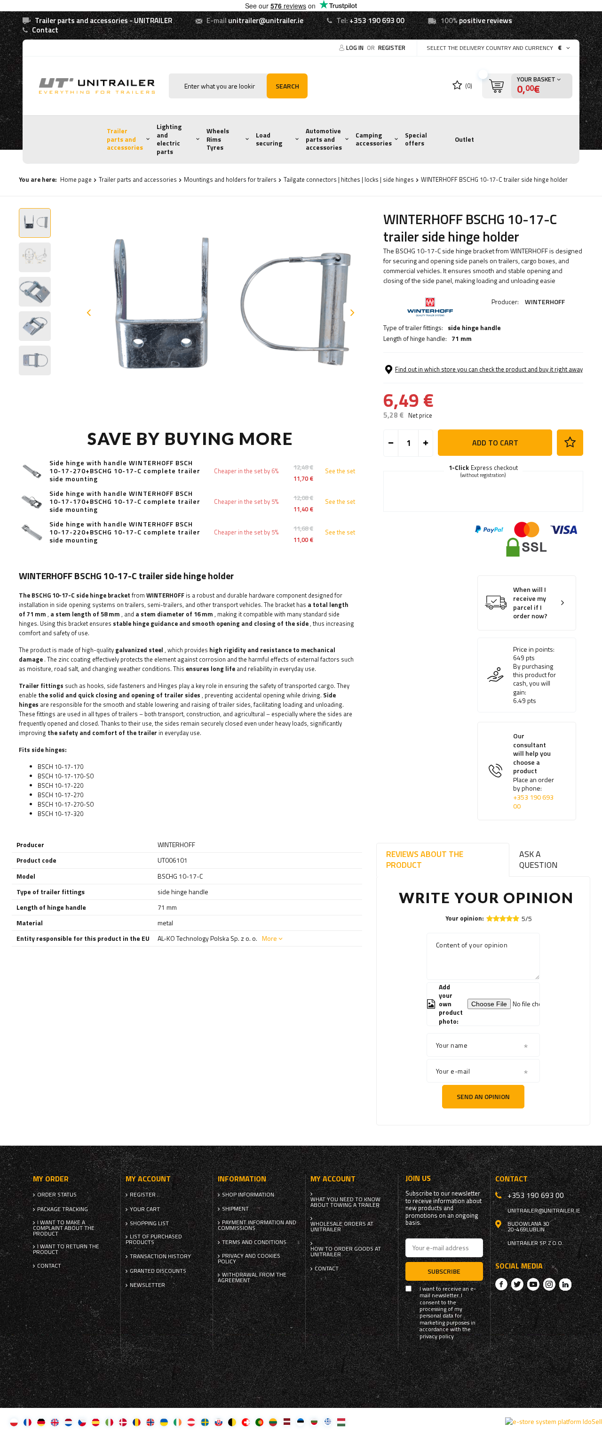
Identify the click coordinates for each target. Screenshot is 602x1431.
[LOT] (286, 1421)
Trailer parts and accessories (125, 139)
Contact (45, 29)
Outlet (464, 139)
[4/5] (509, 918)
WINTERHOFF (545, 302)
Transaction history (160, 1256)
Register (391, 47)
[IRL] (177, 1421)
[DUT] (68, 1421)
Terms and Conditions (254, 1242)
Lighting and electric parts (169, 139)
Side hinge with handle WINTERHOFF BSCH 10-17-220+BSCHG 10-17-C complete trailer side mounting (124, 532)
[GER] (41, 1421)
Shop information (248, 1194)
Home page (76, 179)
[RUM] (136, 1421)
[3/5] (502, 918)
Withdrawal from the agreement (252, 1277)
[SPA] (96, 1421)
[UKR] (164, 1421)
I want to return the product (66, 1249)
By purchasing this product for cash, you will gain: (534, 679)
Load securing (269, 139)
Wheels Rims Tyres (217, 139)
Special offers (416, 139)
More (269, 938)
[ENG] (55, 1421)
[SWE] (205, 1421)
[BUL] (314, 1421)
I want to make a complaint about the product (64, 1228)
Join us (418, 1178)
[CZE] (82, 1421)
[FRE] (27, 1421)
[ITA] (109, 1421)
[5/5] (516, 918)
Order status (57, 1194)
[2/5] (496, 918)
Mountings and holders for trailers (230, 179)
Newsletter (147, 1285)
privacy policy (437, 1336)
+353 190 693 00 (376, 20)
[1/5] (489, 918)
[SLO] (218, 1421)
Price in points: (533, 649)
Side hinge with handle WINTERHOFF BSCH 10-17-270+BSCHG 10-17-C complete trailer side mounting (124, 471)
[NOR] (150, 1421)
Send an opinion (483, 1096)
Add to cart (495, 442)
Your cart (145, 1209)
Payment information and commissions (257, 1225)
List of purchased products (154, 1239)
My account (148, 1179)
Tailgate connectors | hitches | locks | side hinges (349, 179)
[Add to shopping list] (570, 442)
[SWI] (246, 1421)
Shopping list (149, 1223)
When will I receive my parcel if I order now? (530, 602)
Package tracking (62, 1209)
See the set (340, 471)
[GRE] (327, 1421)
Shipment (235, 1209)
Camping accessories (374, 139)
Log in (355, 47)
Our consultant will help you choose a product (533, 771)
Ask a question (538, 859)
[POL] (14, 1421)
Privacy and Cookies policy (249, 1258)
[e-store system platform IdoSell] (553, 1421)
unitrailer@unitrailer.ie (265, 20)
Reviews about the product (424, 859)
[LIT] (273, 1421)
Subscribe (444, 1271)
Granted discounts (158, 1271)
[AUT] (191, 1421)
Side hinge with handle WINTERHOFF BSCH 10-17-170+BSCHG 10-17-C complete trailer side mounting (124, 501)
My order (51, 1179)
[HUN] (341, 1421)
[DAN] (123, 1421)
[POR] (259, 1421)
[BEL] (232, 1421)
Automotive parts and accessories (324, 139)
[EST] (300, 1421)
